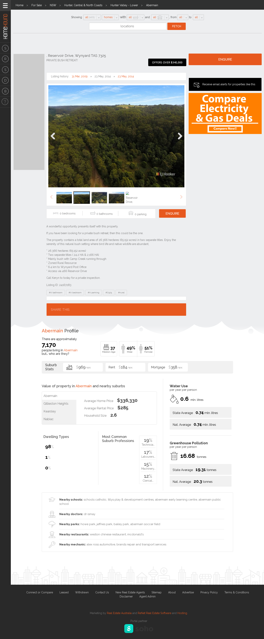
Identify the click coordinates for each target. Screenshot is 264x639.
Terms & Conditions (236, 592)
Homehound (5, 21)
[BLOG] (5, 91)
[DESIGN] (5, 80)
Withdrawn (82, 592)
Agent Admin (147, 596)
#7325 (109, 292)
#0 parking (93, 292)
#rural (121, 292)
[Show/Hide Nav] (5, 5)
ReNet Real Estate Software (154, 613)
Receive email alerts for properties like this (228, 84)
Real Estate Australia (119, 613)
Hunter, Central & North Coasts (83, 5)
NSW (53, 5)
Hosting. (182, 613)
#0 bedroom (75, 292)
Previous (51, 200)
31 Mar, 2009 (80, 76)
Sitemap (157, 592)
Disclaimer (126, 596)
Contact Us (102, 592)
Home (19, 5)
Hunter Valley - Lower (124, 5)
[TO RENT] (5, 58)
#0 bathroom (55, 292)
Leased (64, 592)
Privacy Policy (209, 592)
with (123, 17)
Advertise (188, 592)
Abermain (152, 5)
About (172, 592)
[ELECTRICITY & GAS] (5, 102)
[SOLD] (5, 69)
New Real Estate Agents (130, 592)
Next (182, 200)
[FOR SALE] (5, 48)
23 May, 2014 (126, 76)
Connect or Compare (39, 592)
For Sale (37, 5)
